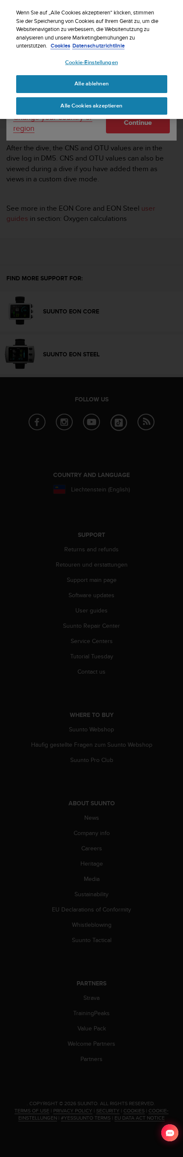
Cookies (60, 46)
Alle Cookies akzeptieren (91, 105)
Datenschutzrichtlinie (98, 46)
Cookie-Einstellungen (91, 62)
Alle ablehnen (91, 83)
